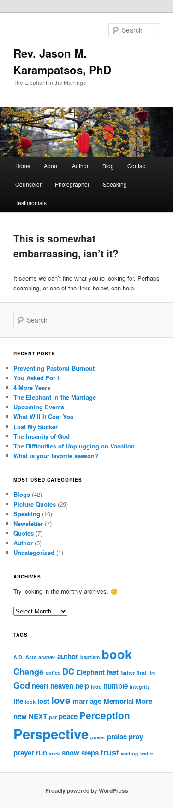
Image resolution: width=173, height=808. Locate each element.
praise (117, 736)
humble (115, 686)
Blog (108, 166)
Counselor (28, 184)
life (18, 701)
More (144, 701)
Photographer (72, 184)
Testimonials (31, 202)
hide (96, 686)
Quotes (23, 533)
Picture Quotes (34, 504)
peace (68, 716)
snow (70, 753)
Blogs (21, 494)
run (41, 753)
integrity (140, 686)
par (53, 717)
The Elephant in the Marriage (54, 397)
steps (90, 753)
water (146, 753)
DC (68, 671)
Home (22, 166)
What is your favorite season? (55, 455)
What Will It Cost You (43, 416)
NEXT (38, 716)
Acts (30, 657)
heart (40, 686)
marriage (86, 701)
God (21, 685)
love (61, 700)
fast (113, 672)
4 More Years (31, 387)
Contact (137, 166)
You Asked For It (37, 377)
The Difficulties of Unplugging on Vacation (74, 446)
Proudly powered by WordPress (86, 790)
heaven (61, 686)
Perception (104, 715)
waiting (129, 753)
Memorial (118, 701)
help (82, 686)
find (141, 672)
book (116, 654)
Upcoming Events (38, 406)
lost (43, 701)
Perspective (51, 733)
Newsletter (28, 523)
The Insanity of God (41, 436)
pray (136, 736)
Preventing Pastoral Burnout (54, 368)
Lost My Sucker (35, 426)
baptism (90, 657)
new (20, 716)
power (97, 737)
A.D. (18, 657)
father (127, 672)
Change (28, 671)
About (51, 166)
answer (46, 657)
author (67, 656)
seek (54, 753)
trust (110, 752)
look (30, 701)
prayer (23, 753)
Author (80, 166)
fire (152, 672)
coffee (53, 672)
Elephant (90, 672)
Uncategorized (33, 552)
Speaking (115, 184)
